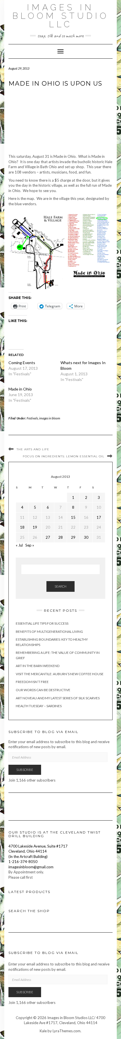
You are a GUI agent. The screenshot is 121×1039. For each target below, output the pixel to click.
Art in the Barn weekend (37, 666)
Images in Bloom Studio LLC (60, 16)
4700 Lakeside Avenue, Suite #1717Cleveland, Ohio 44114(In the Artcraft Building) (38, 851)
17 (99, 517)
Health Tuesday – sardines (39, 706)
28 (60, 537)
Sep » (29, 545)
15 (73, 517)
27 (48, 537)
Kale (43, 1031)
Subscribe (24, 769)
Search (60, 586)
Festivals (32, 418)
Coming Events (21, 362)
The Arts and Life (33, 449)
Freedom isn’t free (32, 682)
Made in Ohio (20, 389)
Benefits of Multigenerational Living (49, 631)
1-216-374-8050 (22, 861)
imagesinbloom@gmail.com (30, 867)
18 (22, 527)
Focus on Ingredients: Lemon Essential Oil (63, 456)
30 (86, 537)
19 (35, 527)
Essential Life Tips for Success (42, 623)
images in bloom (49, 418)
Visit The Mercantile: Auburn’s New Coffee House (60, 674)
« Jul (19, 545)
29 (73, 537)
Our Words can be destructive (43, 690)
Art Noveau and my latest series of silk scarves (58, 698)
